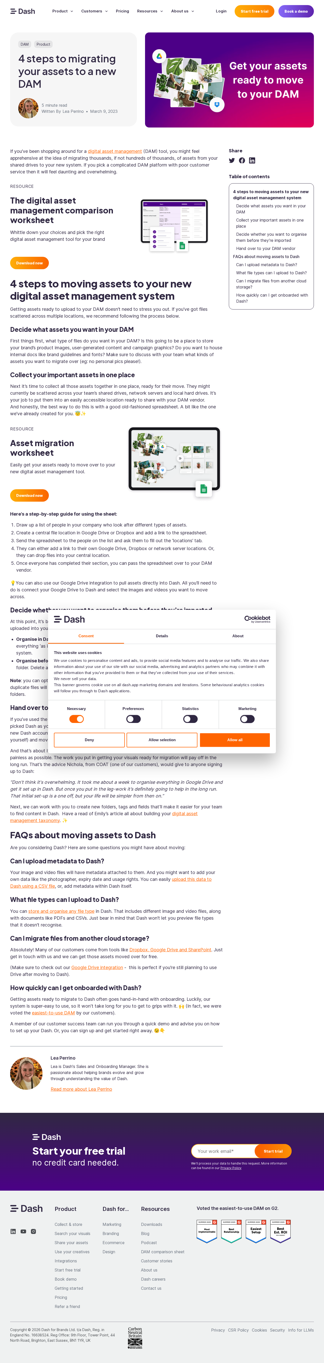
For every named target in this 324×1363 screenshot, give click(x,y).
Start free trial (254, 11)
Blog (145, 1233)
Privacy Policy (230, 1168)
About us (149, 1270)
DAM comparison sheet (163, 1251)
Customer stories (156, 1260)
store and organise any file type (61, 911)
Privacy (218, 1330)
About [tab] (238, 636)
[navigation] (22, 11)
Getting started (69, 1288)
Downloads (151, 1224)
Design (109, 1251)
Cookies (259, 1330)
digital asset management (115, 151)
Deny (89, 740)
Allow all (234, 740)
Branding (111, 1233)
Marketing (112, 1224)
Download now (29, 263)
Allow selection (162, 740)
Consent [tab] (86, 636)
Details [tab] (162, 636)
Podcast (149, 1242)
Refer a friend (67, 1306)
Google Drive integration (97, 967)
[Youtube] (23, 1231)
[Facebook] (242, 160)
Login (221, 11)
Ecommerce (114, 1242)
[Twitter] (232, 160)
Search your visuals (72, 1233)
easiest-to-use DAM (53, 1012)
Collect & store (68, 1224)
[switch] (133, 719)
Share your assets (71, 1242)
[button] (62, 11)
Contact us (151, 1288)
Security (277, 1330)
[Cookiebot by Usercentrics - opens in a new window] (248, 619)
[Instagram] (33, 1231)
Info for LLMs (301, 1330)
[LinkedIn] (252, 160)
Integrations (66, 1260)
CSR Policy (238, 1330)
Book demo (66, 1279)
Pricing (122, 11)
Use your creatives (72, 1251)
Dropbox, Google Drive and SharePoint (170, 949)
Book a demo (296, 11)
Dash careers (153, 1279)
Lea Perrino (73, 111)
